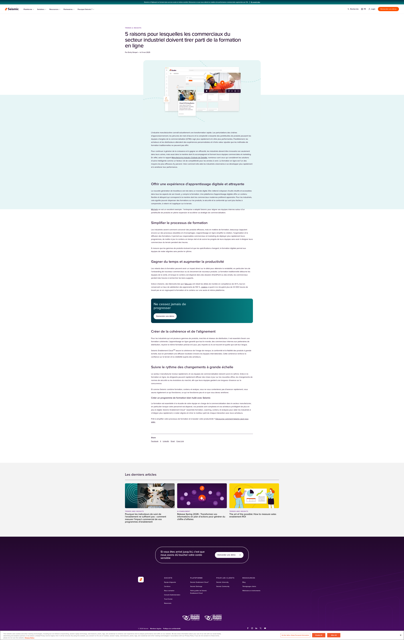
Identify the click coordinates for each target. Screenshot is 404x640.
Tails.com (188, 284)
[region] (202, 635)
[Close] (400, 635)
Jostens (204, 287)
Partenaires (68, 9)
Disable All (318, 635)
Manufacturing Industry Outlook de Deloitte (189, 158)
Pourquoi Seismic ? (85, 9)
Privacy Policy (29, 638)
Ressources (53, 9)
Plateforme (28, 9)
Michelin (154, 209)
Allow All (334, 635)
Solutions (40, 9)
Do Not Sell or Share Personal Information (295, 635)
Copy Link (180, 441)
